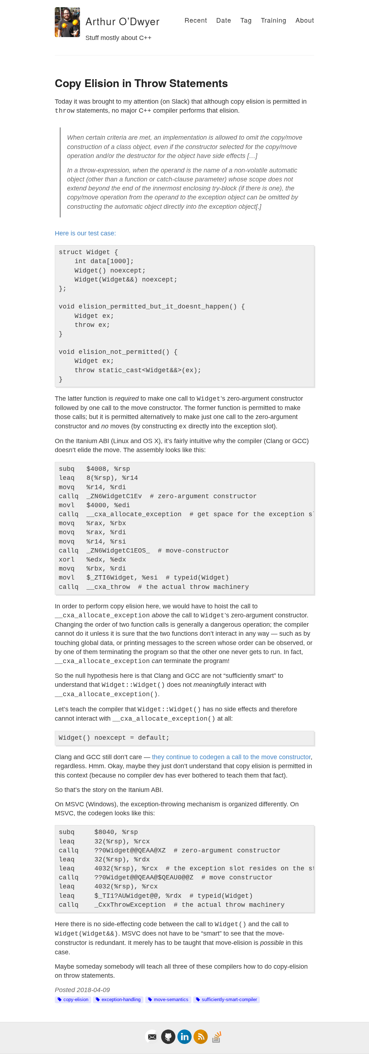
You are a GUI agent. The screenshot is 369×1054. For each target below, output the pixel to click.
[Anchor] (80, 21)
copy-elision (75, 999)
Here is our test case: (85, 233)
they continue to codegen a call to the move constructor (231, 757)
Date (223, 19)
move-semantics (171, 999)
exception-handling (121, 999)
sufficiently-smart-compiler (229, 999)
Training (273, 19)
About (304, 19)
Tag (246, 19)
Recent (195, 19)
